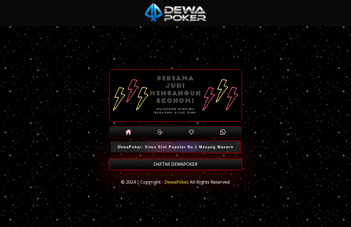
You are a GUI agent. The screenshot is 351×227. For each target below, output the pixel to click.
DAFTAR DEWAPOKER (175, 164)
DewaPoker (176, 182)
